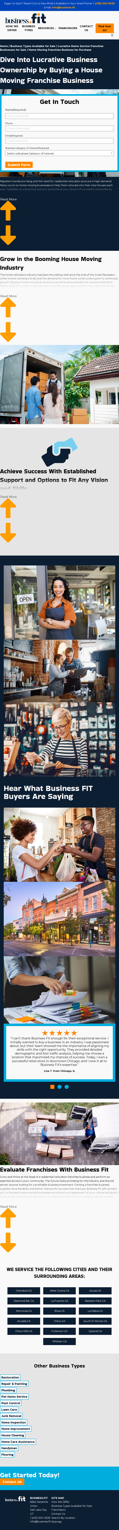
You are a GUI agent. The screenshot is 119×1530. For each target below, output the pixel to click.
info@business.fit (63, 7)
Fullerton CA (59, 1331)
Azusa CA (95, 1290)
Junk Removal (11, 1416)
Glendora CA (24, 1290)
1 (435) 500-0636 (104, 3)
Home (4, 46)
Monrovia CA (24, 1311)
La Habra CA (95, 1311)
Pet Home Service (14, 1396)
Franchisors (58, 1509)
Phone (9, 123)
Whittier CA (59, 1341)
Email (14, 135)
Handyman (9, 1448)
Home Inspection (13, 1422)
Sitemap (56, 1521)
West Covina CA (59, 1290)
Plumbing (8, 1390)
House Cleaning (12, 1435)
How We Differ (60, 1501)
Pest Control (10, 1403)
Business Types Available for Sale (32, 46)
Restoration (10, 1377)
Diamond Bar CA (24, 1300)
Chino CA (59, 1321)
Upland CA (95, 1331)
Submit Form (19, 164)
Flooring (7, 1454)
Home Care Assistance (18, 1442)
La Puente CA (59, 1300)
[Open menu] (112, 35)
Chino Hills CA (23, 1331)
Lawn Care (9, 1409)
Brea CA (59, 1311)
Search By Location (63, 1517)
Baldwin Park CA (95, 1300)
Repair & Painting (14, 1384)
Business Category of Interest (27, 148)
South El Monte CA (95, 1321)
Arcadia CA (23, 1321)
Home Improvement (15, 1429)
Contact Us (12, 1481)
